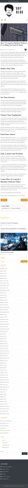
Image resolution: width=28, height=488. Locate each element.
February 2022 (5, 375)
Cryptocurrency (5, 423)
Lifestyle (2, 47)
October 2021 (5, 384)
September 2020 (5, 413)
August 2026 (4, 268)
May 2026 (4, 275)
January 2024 (5, 321)
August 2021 (4, 389)
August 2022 (4, 360)
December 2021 (5, 379)
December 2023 (5, 324)
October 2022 (5, 355)
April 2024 (4, 314)
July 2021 (4, 391)
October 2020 (5, 411)
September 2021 (5, 387)
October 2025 (5, 288)
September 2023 (5, 329)
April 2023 (4, 341)
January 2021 (5, 404)
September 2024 (5, 312)
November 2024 (5, 307)
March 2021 (4, 401)
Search (2, 451)
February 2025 (5, 302)
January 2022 (5, 377)
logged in (10, 208)
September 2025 (5, 290)
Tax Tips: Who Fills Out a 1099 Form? (24, 200)
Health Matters (5, 425)
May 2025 (4, 297)
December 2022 (5, 350)
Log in (3, 440)
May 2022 (4, 367)
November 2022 (5, 353)
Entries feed (4, 442)
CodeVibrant (21, 485)
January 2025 (5, 304)
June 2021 (4, 394)
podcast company (15, 92)
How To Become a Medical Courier (4, 200)
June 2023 (4, 336)
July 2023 (4, 333)
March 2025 (4, 300)
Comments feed (5, 445)
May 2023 (4, 338)
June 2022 (4, 365)
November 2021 (5, 382)
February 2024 (5, 319)
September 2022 (5, 358)
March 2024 (4, 317)
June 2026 (4, 273)
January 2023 (5, 348)
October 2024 (5, 309)
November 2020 (5, 408)
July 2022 (4, 362)
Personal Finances (6, 430)
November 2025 (5, 285)
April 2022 (4, 370)
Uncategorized (5, 433)
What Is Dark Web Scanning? (7, 252)
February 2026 (5, 280)
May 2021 (4, 396)
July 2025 (4, 292)
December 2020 (5, 406)
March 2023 (4, 343)
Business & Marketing (7, 420)
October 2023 (5, 326)
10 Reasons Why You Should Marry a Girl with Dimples (13, 228)
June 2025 (4, 295)
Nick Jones (13, 49)
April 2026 (4, 278)
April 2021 (4, 399)
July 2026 (4, 271)
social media (17, 137)
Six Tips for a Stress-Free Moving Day (9, 223)
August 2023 (4, 331)
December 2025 (5, 283)
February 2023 (5, 346)
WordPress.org (5, 447)
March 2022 (4, 372)
